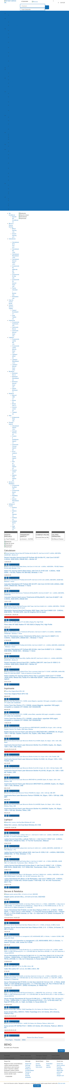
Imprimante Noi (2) (15, 328)
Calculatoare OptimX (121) (13, 152)
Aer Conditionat (10, 13)
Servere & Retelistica (11, 183)
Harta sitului (39, 1067)
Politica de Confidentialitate (29, 1069)
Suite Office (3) (14, 209)
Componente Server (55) (13, 189)
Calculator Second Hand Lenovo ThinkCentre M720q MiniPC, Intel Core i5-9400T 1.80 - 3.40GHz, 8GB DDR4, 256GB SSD (33, 598)
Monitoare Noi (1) (15, 374)
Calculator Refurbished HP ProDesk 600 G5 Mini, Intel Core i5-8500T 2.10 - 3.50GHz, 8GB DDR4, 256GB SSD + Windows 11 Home (33, 650)
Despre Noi (28, 1063)
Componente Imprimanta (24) (14, 80)
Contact (41, 13)
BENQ (23, 1040)
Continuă (61, 1051)
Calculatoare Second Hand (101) (13, 44)
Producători (49, 1063)
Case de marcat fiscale (12, 68)
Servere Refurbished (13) (14, 194)
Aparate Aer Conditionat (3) (14, 16)
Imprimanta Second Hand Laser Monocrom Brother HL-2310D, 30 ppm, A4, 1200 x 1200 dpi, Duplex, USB (33, 771)
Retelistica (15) (14, 192)
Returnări (38, 1065)
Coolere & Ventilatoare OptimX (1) (13, 159)
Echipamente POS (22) (13, 147)
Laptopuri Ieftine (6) (14, 356)
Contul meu (60, 1063)
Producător (17, 1040)
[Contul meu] (53, 1)
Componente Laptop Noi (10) (14, 94)
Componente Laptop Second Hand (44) (14, 98)
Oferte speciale (24, 13)
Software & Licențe (11, 197)
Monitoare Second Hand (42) (13, 125)
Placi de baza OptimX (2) (13, 174)
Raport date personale (60, 1071)
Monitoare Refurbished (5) (14, 121)
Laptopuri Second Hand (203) (13, 112)
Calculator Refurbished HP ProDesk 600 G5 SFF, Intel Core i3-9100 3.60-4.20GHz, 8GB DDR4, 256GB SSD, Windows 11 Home (33, 585)
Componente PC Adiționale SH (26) (14, 49)
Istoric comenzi (61, 1065)
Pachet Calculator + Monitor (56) (13, 62)
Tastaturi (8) (13, 142)
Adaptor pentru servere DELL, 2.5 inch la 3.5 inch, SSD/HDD (24, 896)
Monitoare (9, 115)
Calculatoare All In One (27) (14, 31)
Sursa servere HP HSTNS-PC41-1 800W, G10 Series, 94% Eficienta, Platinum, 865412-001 (33, 1027)
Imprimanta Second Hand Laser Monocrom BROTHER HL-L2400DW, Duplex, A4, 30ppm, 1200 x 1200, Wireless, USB (34, 784)
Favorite (59, 1067)
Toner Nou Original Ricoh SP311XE (16, 694)
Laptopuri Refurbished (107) (13, 106)
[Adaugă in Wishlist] (5, 564)
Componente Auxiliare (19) (13, 186)
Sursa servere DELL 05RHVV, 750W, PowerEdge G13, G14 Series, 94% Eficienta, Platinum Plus (32, 1013)
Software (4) (13, 204)
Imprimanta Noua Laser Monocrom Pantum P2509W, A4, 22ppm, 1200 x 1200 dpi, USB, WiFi (33, 796)
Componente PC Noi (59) (15, 276)
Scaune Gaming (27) (14, 235)
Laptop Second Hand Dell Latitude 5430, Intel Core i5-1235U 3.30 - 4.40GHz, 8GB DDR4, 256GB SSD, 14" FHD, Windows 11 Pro (34, 853)
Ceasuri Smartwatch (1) (14, 73)
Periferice (8, 132)
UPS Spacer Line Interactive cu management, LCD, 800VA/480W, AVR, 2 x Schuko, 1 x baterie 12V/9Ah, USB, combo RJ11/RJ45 (33, 941)
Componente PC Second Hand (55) (14, 57)
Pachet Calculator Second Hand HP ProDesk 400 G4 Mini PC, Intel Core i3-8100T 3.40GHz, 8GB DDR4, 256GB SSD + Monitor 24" (31, 558)
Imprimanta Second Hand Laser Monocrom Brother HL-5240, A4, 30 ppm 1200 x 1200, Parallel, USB (33, 760)
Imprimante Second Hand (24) (13, 88)
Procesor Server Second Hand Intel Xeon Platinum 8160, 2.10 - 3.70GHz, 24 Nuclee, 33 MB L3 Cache (33, 928)
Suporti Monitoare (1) (13, 130)
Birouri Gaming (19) (14, 230)
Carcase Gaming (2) (14, 432)
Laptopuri (8, 91)
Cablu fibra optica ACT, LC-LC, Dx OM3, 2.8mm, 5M (21, 969)
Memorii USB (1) (14, 134)
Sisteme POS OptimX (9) (13, 181)
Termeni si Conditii (28, 1073)
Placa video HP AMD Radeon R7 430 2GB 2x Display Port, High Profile (28, 624)
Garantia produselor (28, 1076)
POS (7, 144)
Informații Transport (27, 1066)
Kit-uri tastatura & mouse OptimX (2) (14, 169)
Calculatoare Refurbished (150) (13, 38)
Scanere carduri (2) (14, 408)
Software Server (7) (14, 522)
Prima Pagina (9, 1040)
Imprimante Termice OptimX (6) (14, 164)
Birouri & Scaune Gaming (10, 19)
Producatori (34, 13)
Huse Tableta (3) (14, 76)
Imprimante (9, 78)
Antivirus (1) (13, 199)
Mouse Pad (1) (14, 137)
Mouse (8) (12, 136)
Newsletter (59, 1069)
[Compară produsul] (7, 564)
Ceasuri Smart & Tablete (10, 70)
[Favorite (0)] (29, 1)
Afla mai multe (61, 1083)
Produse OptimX (10, 149)
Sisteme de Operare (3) (13, 201)
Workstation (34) (14, 66)
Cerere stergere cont (60, 1074)
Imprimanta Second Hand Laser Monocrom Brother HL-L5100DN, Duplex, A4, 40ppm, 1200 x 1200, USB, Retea (33, 746)
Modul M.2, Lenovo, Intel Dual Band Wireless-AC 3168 (22, 825)
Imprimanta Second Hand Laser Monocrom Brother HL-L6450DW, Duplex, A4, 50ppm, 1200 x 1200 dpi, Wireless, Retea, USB (33, 809)
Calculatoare (9, 29)
